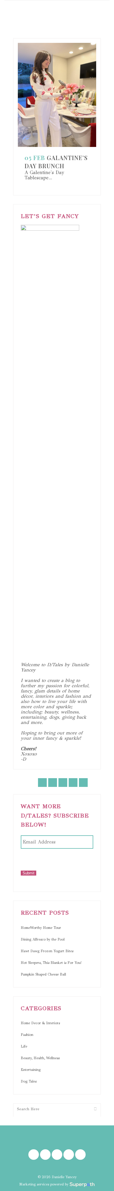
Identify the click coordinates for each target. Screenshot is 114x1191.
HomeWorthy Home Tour (41, 928)
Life (24, 1046)
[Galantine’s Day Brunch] (57, 95)
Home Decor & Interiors (40, 1023)
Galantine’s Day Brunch (56, 162)
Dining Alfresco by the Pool (43, 939)
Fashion (27, 1035)
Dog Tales (29, 1081)
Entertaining (31, 1070)
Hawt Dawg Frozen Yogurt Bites (47, 951)
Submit (28, 873)
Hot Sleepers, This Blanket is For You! (51, 963)
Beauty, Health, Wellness (40, 1058)
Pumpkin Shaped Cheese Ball (43, 974)
